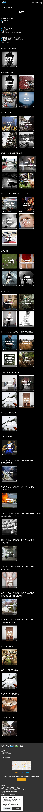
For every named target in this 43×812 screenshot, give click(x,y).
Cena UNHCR (4, 40)
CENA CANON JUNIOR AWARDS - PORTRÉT (11, 37)
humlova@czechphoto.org (6, 792)
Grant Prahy (4, 30)
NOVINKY (3, 751)
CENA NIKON (5, 31)
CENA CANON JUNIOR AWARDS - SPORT (10, 36)
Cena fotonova (5, 41)
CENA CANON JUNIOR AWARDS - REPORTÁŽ (11, 32)
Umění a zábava (5, 29)
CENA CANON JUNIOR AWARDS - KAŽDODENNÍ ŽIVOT (13, 38)
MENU (37, 2)
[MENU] (40, 3)
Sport (3, 26)
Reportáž (4, 22)
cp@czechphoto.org (24, 789)
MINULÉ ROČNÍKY (6, 7)
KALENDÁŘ (3, 750)
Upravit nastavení (7, 808)
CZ (32, 2)
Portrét (3, 27)
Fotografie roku (5, 20)
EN (33, 2)
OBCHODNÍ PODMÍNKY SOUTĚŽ (7, 753)
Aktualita (4, 21)
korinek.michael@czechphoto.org (7, 795)
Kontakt (3, 785)
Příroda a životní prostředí (7, 28)
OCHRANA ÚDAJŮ (4, 752)
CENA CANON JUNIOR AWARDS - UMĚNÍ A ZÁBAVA (12, 39)
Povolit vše (17, 808)
